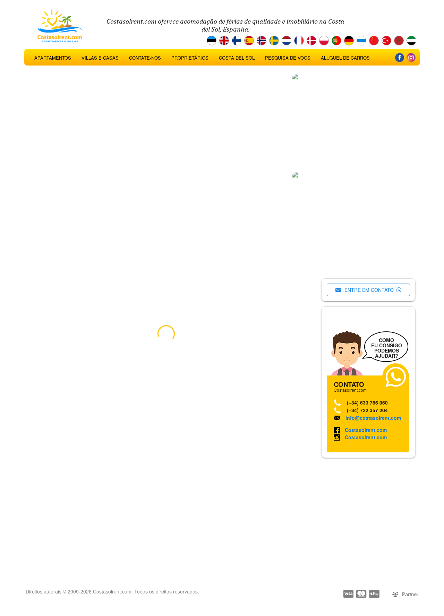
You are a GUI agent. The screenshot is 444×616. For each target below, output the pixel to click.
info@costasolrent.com (373, 417)
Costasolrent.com (366, 429)
